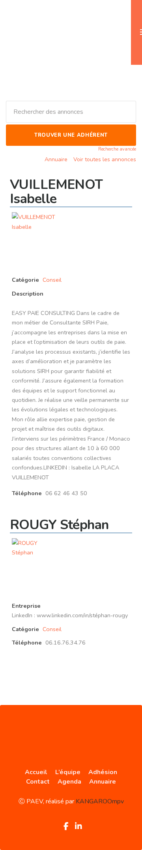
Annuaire (56, 159)
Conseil (52, 280)
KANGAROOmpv (100, 801)
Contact (38, 781)
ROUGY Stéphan (59, 525)
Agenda (69, 781)
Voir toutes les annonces (104, 159)
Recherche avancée (117, 149)
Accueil (36, 772)
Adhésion (102, 772)
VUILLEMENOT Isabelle (56, 191)
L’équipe (67, 772)
